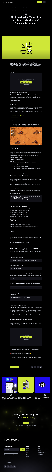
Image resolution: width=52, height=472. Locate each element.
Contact (27, 456)
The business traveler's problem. (17, 115)
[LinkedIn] (41, 367)
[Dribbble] (14, 466)
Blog (27, 454)
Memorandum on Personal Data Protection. (11, 453)
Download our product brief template (30, 425)
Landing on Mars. (14, 117)
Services (27, 450)
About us (27, 452)
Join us (39, 448)
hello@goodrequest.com (9, 460)
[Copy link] (32, 367)
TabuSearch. (38, 252)
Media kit (39, 450)
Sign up (22, 449)
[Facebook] (38, 367)
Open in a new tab (26, 84)
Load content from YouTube (26, 82)
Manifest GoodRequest (42, 452)
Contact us (26, 423)
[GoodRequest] (8, 2)
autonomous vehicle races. (24, 118)
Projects (27, 448)
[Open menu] (44, 2)
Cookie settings (40, 454)
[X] (35, 367)
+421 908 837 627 (8, 462)
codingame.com (25, 112)
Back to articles (15, 367)
